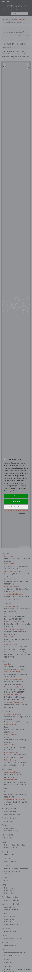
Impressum (24, 510)
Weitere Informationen (11, 510)
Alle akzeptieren (16, 496)
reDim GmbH (22, 513)
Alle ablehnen (16, 501)
